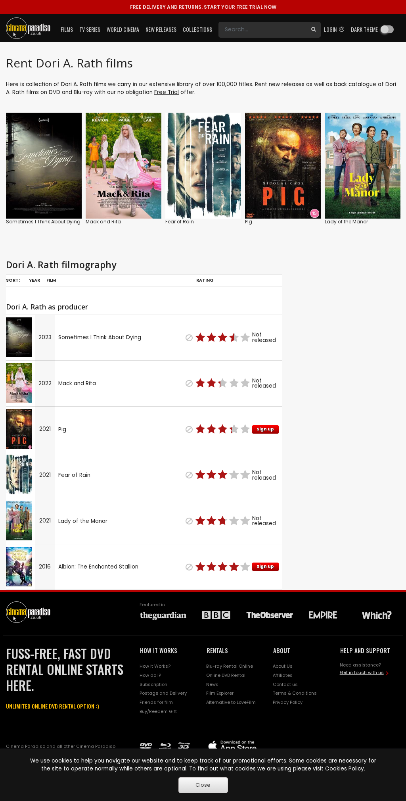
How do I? (150, 675)
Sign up (265, 429)
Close (203, 785)
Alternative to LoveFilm (231, 702)
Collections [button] (197, 29)
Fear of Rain (179, 221)
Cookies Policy (344, 768)
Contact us (285, 684)
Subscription (153, 684)
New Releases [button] (161, 29)
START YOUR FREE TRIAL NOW (203, 7)
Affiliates (283, 675)
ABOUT (281, 650)
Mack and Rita (103, 221)
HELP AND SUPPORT (365, 650)
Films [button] (67, 29)
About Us (283, 666)
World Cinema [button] (123, 29)
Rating (205, 280)
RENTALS (217, 650)
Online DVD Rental (225, 675)
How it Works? (155, 666)
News (212, 684)
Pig (248, 221)
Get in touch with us (362, 672)
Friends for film (156, 702)
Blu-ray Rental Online (229, 666)
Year (34, 280)
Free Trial (166, 92)
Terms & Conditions (295, 693)
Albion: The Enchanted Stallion (98, 566)
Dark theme (364, 29)
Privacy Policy (288, 702)
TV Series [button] (89, 29)
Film (51, 280)
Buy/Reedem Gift (158, 711)
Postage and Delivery (163, 693)
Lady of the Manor (346, 221)
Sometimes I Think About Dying (43, 221)
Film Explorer (220, 693)
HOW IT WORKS (158, 650)
